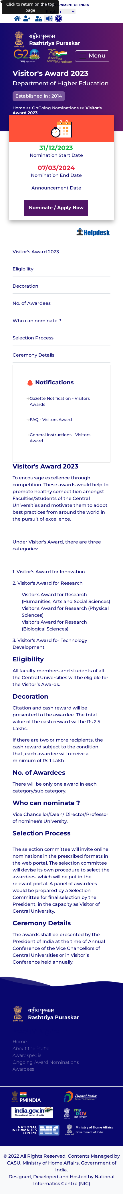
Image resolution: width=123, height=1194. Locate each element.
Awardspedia (27, 1055)
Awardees (23, 1069)
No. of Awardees (32, 303)
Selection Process (33, 338)
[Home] (17, 18)
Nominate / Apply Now (56, 207)
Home (20, 1041)
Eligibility (23, 269)
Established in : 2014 (38, 96)
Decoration (25, 286)
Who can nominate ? (37, 320)
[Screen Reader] (48, 18)
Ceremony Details (33, 355)
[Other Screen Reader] (57, 18)
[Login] (38, 18)
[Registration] (27, 18)
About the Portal (31, 1048)
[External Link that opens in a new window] (59, 56)
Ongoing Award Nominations (46, 1062)
